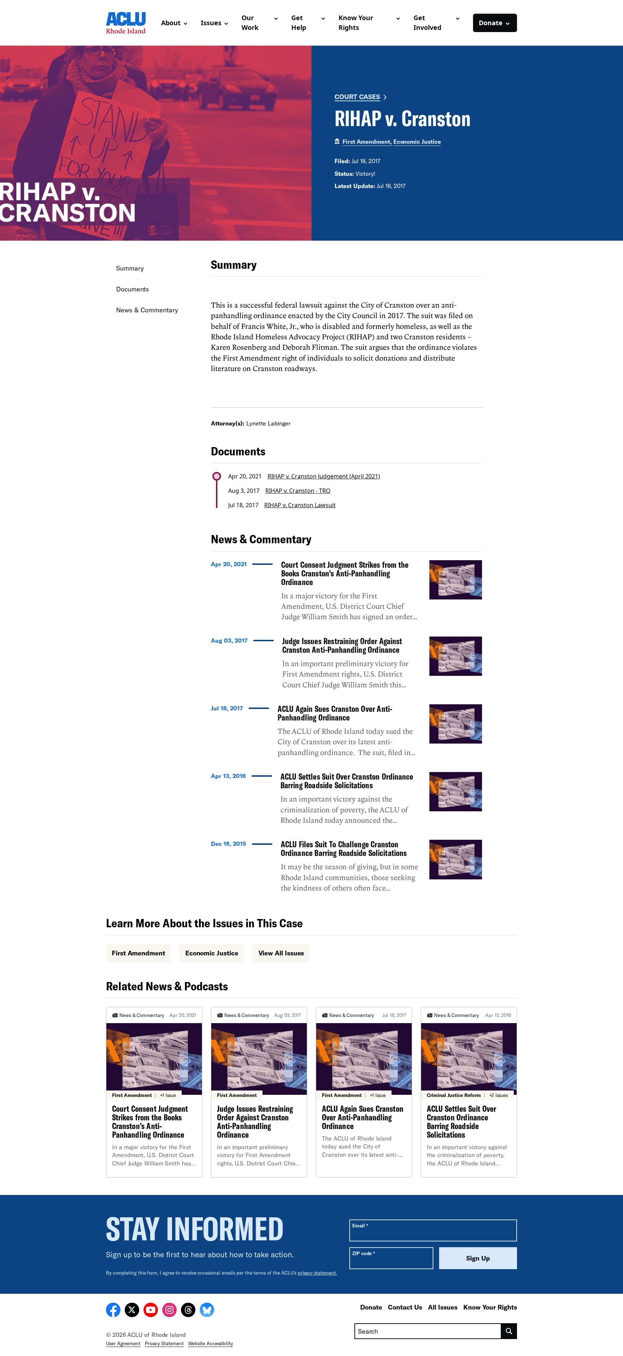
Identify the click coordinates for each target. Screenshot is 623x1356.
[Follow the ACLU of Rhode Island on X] (132, 1311)
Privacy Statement (164, 1343)
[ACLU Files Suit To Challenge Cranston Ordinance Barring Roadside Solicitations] (346, 869)
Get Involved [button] (427, 22)
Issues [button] (211, 22)
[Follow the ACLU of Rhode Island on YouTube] (150, 1311)
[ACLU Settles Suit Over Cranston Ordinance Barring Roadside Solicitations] (346, 801)
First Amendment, (367, 141)
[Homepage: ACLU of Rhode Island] (130, 23)
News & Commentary (147, 310)
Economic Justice (417, 141)
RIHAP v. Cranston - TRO (298, 491)
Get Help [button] (298, 22)
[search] (509, 1331)
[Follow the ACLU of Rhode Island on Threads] (188, 1311)
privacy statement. (317, 1273)
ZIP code (363, 1253)
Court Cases (357, 97)
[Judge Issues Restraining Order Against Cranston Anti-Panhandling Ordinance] (346, 666)
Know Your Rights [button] (356, 22)
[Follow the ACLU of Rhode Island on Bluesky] (207, 1311)
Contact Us (405, 1307)
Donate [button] (491, 22)
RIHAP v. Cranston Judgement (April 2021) (324, 476)
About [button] (171, 22)
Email (360, 1225)
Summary (129, 268)
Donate (371, 1307)
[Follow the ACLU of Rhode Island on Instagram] (169, 1311)
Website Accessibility (210, 1343)
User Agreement (123, 1343)
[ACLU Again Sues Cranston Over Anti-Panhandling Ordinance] (346, 733)
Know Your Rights (490, 1307)
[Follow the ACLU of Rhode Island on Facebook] (113, 1311)
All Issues (443, 1307)
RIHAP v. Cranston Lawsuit (300, 505)
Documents (132, 289)
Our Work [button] (250, 22)
